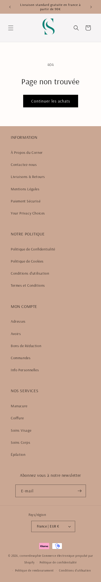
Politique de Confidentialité (33, 249)
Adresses (18, 321)
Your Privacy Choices (28, 213)
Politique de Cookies (27, 261)
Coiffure (17, 418)
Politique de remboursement (34, 570)
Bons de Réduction (26, 345)
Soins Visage (21, 430)
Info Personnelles (25, 370)
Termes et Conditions (28, 285)
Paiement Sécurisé (25, 201)
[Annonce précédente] (10, 7)
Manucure (19, 405)
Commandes (20, 357)
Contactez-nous (24, 164)
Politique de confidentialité (58, 562)
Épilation (18, 454)
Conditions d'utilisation (30, 273)
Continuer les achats (50, 101)
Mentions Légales (25, 189)
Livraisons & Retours (28, 176)
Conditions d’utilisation (75, 570)
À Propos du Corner (27, 152)
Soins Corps (20, 442)
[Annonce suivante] (91, 7)
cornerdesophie (30, 556)
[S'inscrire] (80, 491)
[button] (11, 28)
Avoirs (16, 333)
